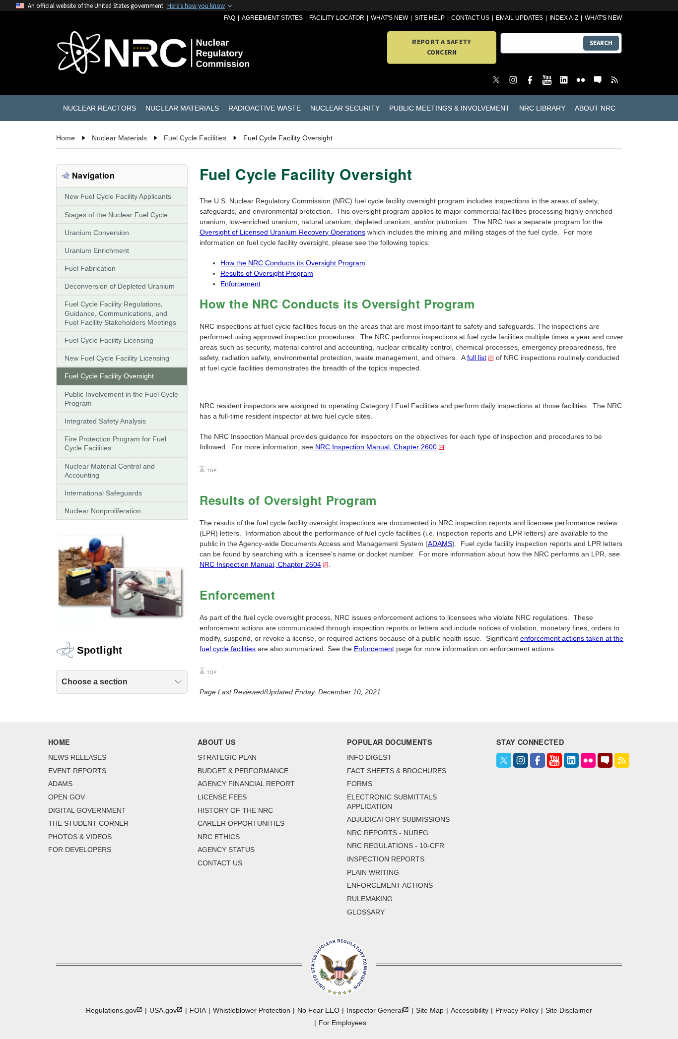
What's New (389, 17)
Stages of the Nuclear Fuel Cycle (116, 215)
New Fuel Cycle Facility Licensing (117, 358)
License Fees (222, 797)
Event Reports (77, 771)
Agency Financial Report (246, 784)
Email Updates (519, 17)
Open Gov (66, 797)
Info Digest (369, 757)
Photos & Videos (80, 837)
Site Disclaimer (568, 1010)
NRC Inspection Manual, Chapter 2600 (376, 447)
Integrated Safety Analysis (105, 421)
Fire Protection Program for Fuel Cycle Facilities (115, 443)
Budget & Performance (243, 771)
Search (601, 43)
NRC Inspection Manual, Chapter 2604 (260, 564)
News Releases (77, 757)
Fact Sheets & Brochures (396, 771)
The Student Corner (88, 823)
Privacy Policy (517, 1010)
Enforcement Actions (390, 885)
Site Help (429, 17)
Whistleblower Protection (251, 1010)
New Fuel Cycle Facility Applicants (118, 196)
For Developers (79, 850)
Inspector (374, 1010)
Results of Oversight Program (266, 273)
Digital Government (87, 810)
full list (476, 358)
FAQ (229, 17)
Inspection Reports (385, 859)
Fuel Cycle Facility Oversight (109, 376)
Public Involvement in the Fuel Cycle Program (121, 398)
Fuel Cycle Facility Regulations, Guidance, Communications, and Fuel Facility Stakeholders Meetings (120, 313)
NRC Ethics (219, 837)
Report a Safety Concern (441, 47)
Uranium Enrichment (97, 250)
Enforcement (240, 284)
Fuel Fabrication (90, 268)
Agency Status (226, 850)
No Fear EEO (318, 1010)
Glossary (366, 912)
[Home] (101, 53)
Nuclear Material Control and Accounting (110, 470)
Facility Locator (336, 17)
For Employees (342, 1023)
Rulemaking (370, 899)
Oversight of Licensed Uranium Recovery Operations (282, 232)
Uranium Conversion (97, 233)
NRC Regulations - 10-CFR (395, 846)
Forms (359, 784)
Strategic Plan (227, 757)
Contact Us (470, 17)
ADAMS (440, 544)
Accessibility (469, 1010)
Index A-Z (563, 17)
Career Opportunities (241, 823)
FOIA (198, 1010)
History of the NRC (235, 810)
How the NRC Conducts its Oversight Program (292, 263)
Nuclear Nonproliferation (103, 511)
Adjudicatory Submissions (398, 819)
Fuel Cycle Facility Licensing (109, 340)
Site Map (430, 1010)
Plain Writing (373, 872)
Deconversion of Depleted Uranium (120, 286)
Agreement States (272, 17)
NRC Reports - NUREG (387, 833)
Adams (60, 784)
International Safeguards (103, 493)
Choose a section (95, 681)
